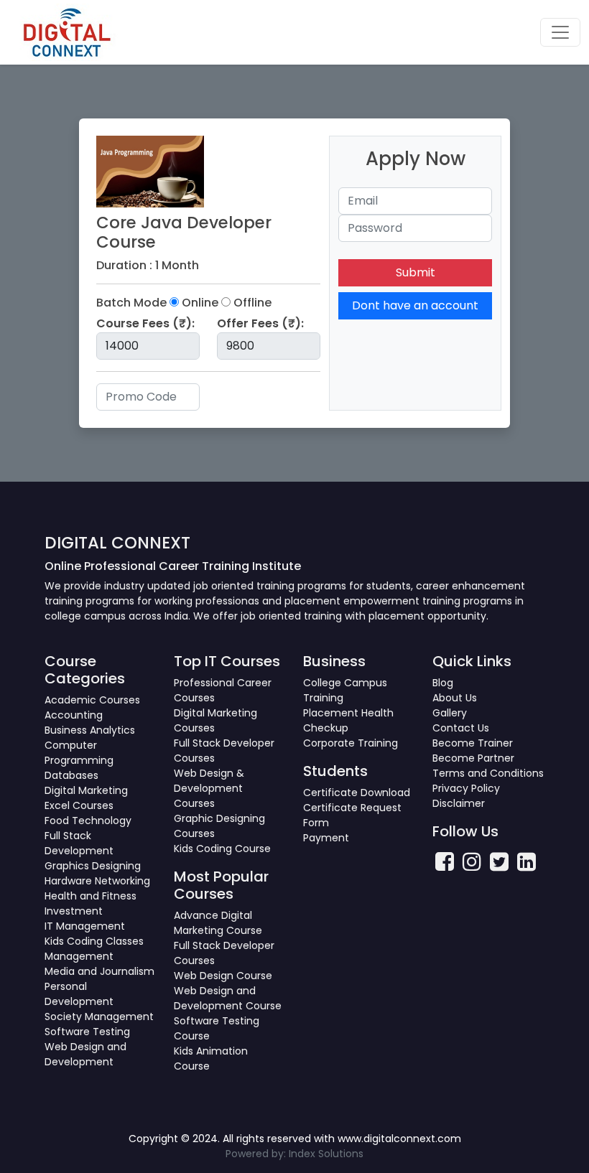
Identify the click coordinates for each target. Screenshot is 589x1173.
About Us (454, 698)
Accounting (74, 715)
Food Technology (88, 820)
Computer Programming (79, 752)
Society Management (99, 1016)
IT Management (85, 926)
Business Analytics (90, 730)
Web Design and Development (85, 1054)
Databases (71, 775)
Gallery (449, 713)
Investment (74, 911)
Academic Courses (92, 700)
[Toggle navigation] (560, 32)
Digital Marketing (86, 790)
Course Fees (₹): (145, 323)
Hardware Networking (97, 881)
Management (79, 956)
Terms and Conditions (488, 773)
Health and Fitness (90, 896)
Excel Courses (79, 805)
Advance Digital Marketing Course (218, 923)
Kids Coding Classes (94, 941)
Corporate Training (350, 743)
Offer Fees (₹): (260, 323)
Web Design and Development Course (228, 998)
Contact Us (460, 728)
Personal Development (79, 994)
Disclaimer (458, 803)
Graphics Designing (93, 866)
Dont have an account (415, 305)
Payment (326, 838)
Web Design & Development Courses (209, 788)
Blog (442, 683)
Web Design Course (223, 975)
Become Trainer (472, 743)
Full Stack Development (79, 843)
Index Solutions (326, 1153)
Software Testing (87, 1031)
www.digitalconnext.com (399, 1138)
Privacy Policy (466, 788)
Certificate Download (356, 792)
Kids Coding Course (222, 848)
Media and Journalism (99, 971)
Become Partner (473, 758)
